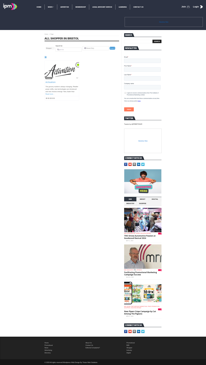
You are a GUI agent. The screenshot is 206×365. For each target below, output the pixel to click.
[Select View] (46, 57)
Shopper (48, 78)
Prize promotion (153, 306)
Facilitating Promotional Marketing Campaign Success (140, 273)
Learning (123, 7)
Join (183, 6)
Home (39, 7)
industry (130, 203)
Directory (48, 353)
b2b (130, 199)
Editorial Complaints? (93, 348)
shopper (142, 203)
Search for (59, 46)
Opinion (139, 270)
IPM (135, 270)
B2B (127, 345)
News (50, 7)
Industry (129, 350)
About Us (89, 343)
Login (196, 6)
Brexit (142, 199)
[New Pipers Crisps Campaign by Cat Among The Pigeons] (142, 293)
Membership (80, 7)
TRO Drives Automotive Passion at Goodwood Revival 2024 (140, 237)
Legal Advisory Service (102, 7)
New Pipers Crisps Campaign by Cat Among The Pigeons (140, 312)
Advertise (64, 7)
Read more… (50, 94)
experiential (131, 233)
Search (112, 48)
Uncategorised (145, 233)
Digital (155, 199)
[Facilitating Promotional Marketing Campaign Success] (142, 256)
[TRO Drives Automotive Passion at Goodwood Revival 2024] (142, 220)
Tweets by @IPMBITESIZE (133, 124)
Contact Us (138, 7)
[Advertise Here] (142, 181)
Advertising (48, 350)
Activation (50, 82)
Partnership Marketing (139, 306)
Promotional (49, 345)
